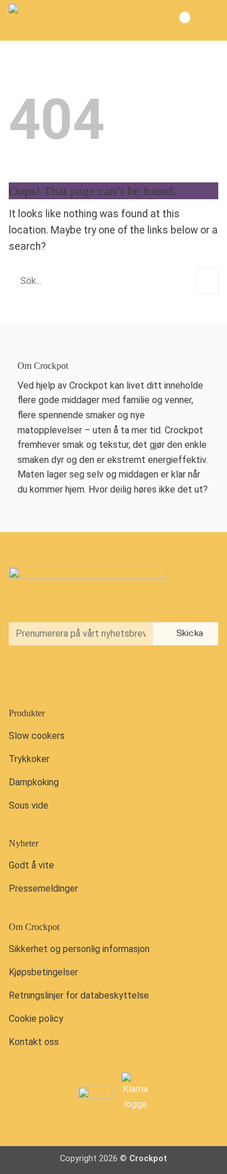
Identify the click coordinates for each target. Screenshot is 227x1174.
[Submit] (207, 281)
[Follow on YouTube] (69, 675)
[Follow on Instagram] (45, 675)
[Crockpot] (67, 20)
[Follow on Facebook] (21, 675)
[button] (208, 20)
